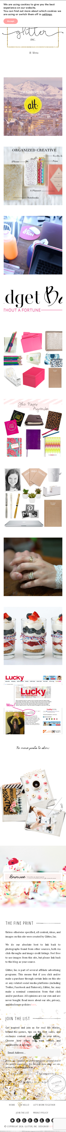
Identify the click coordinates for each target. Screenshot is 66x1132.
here (33, 1004)
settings (47, 14)
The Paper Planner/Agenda (33, 429)
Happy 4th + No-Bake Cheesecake (33, 637)
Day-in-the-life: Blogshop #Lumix (33, 246)
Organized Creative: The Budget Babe (33, 303)
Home (12, 1104)
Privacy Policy (40, 1112)
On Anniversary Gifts (33, 568)
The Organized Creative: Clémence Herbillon (33, 498)
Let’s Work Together (44, 1104)
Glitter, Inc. (33, 29)
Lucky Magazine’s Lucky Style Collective (33, 706)
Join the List (22, 1112)
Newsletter (48, 1074)
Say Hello (24, 1104)
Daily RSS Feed (21, 1074)
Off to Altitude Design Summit (33, 108)
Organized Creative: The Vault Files (33, 177)
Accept (10, 21)
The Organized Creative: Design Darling (33, 360)
